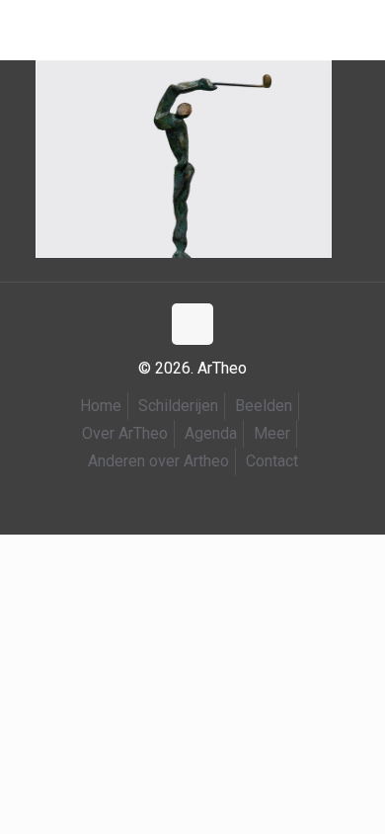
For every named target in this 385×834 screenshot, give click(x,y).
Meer (272, 433)
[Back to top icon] (192, 324)
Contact (272, 461)
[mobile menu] (26, 29)
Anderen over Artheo (158, 461)
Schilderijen (178, 405)
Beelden (263, 405)
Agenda (211, 433)
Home (100, 405)
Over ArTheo (125, 433)
